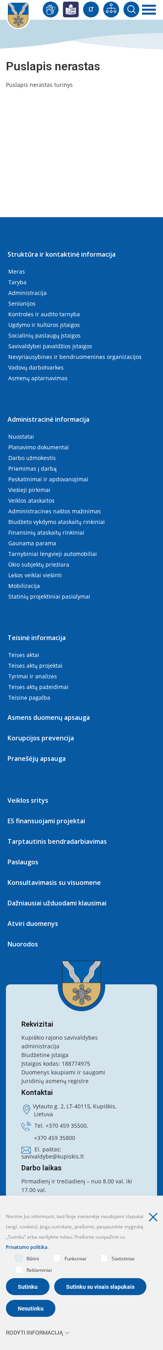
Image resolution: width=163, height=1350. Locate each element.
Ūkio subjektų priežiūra (38, 564)
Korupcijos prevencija (41, 738)
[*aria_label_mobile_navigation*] (149, 10)
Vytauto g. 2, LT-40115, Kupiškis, (74, 1106)
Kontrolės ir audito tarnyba (44, 314)
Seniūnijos (22, 303)
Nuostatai (21, 436)
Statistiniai (123, 1258)
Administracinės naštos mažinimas (54, 511)
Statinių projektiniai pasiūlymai (49, 596)
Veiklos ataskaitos (31, 500)
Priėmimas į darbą (32, 468)
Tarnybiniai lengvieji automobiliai (52, 554)
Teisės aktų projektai (35, 665)
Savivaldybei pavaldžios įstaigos (50, 346)
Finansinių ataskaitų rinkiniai (46, 532)
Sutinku (28, 1286)
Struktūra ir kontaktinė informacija (62, 254)
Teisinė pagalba (29, 697)
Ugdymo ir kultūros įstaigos (44, 325)
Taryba (17, 282)
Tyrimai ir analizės (32, 676)
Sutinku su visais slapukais (100, 1286)
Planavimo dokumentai (38, 447)
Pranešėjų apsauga (37, 758)
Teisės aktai (23, 655)
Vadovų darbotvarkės (36, 367)
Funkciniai (75, 1258)
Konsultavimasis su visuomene (54, 882)
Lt (91, 9)
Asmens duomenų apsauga (49, 717)
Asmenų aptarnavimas (38, 378)
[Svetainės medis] (111, 9)
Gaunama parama (32, 543)
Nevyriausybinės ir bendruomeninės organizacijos (75, 357)
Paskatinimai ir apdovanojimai (48, 479)
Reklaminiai (39, 1270)
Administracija (27, 293)
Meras (16, 271)
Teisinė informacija (37, 637)
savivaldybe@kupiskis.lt (52, 1156)
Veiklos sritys (28, 800)
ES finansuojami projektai (46, 821)
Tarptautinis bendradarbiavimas (57, 841)
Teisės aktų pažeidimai (38, 687)
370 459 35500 (68, 1125)
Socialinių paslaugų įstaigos (44, 335)
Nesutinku (31, 1308)
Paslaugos (23, 862)
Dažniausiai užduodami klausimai (57, 903)
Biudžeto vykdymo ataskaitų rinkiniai (56, 522)
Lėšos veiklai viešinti (35, 575)
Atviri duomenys (33, 923)
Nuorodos (23, 944)
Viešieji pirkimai (29, 490)
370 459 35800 (56, 1138)
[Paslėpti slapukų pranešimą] (155, 1217)
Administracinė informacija (48, 419)
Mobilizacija (24, 586)
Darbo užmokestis (32, 458)
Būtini (33, 1258)
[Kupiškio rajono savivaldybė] (81, 984)
